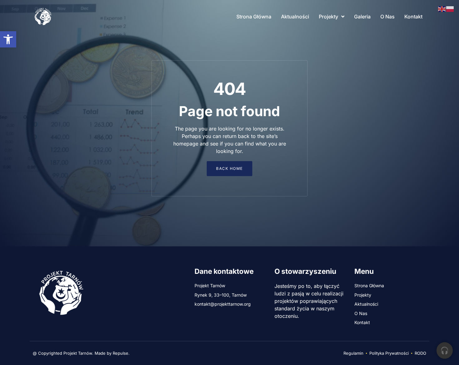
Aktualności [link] (295, 16)
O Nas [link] (387, 16)
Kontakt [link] (413, 16)
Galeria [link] (362, 16)
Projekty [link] (328, 16)
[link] (8, 39)
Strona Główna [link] (253, 16)
